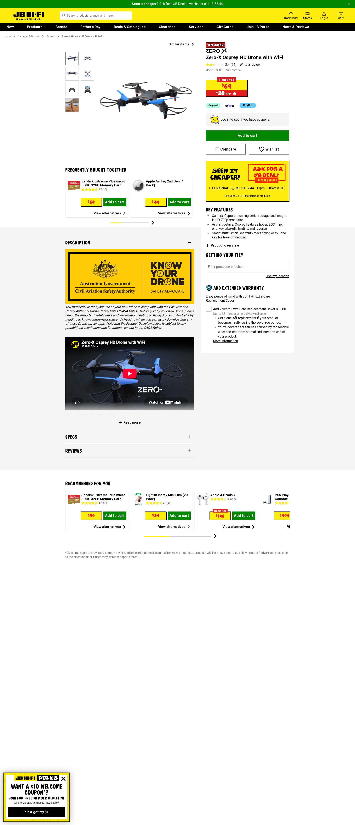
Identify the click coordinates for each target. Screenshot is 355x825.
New (10, 27)
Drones (50, 36)
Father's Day (90, 27)
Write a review (250, 65)
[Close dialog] (63, 779)
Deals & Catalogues (129, 27)
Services (196, 27)
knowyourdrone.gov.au (98, 319)
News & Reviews (295, 27)
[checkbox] (207, 307)
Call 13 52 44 (244, 188)
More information (225, 341)
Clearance (167, 27)
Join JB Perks (258, 27)
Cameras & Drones (28, 36)
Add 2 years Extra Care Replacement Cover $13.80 (249, 309)
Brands (61, 27)
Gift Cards (225, 27)
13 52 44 (216, 4)
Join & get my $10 (36, 812)
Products (34, 27)
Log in (225, 120)
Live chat (193, 4)
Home (7, 36)
